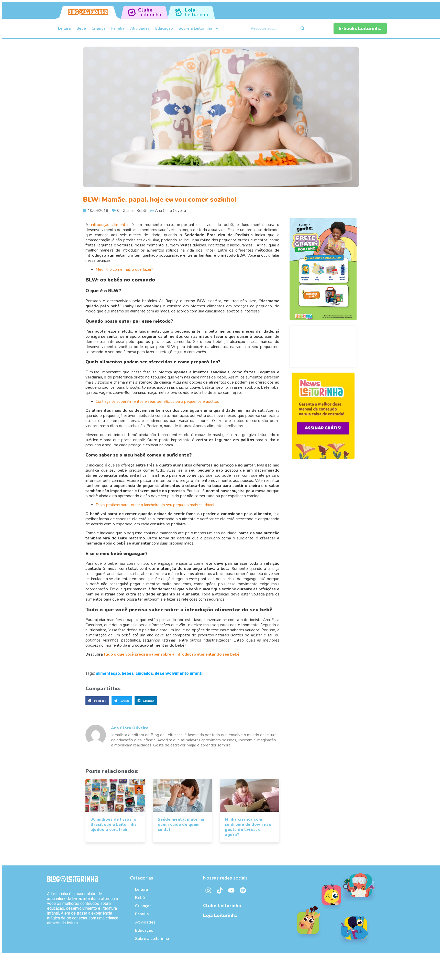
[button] (97, 700)
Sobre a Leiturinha (195, 28)
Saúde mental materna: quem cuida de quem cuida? (182, 824)
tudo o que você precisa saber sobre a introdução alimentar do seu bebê (171, 654)
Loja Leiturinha (220, 915)
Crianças (143, 906)
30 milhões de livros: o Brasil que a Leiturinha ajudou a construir (114, 824)
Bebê (81, 28)
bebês (128, 673)
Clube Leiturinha (222, 906)
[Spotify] (243, 890)
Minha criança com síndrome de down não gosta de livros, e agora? (248, 827)
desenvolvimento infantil (179, 673)
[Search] (302, 28)
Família (118, 28)
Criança (99, 28)
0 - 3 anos (126, 210)
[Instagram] (208, 890)
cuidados (144, 673)
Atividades (140, 28)
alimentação (108, 673)
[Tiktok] (220, 890)
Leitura (64, 28)
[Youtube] (231, 890)
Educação (164, 28)
